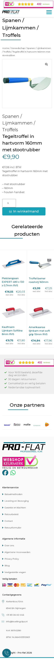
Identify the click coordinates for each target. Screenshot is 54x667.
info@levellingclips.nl (16, 621)
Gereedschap (18, 48)
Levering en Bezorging (16, 501)
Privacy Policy (11, 558)
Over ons (9, 545)
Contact (8, 521)
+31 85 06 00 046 (15, 615)
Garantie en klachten (15, 507)
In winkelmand (26, 211)
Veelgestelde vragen (15, 572)
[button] (46, 64)
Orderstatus (33, 661)
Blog (7, 565)
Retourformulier (12, 527)
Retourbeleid (11, 514)
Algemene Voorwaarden (17, 552)
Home (5, 48)
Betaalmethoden (13, 494)
